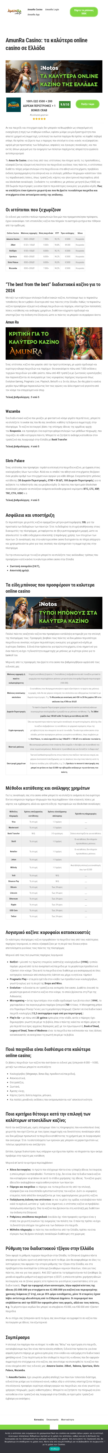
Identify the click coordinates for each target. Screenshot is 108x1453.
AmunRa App (34, 14)
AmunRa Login (52, 9)
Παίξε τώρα (87, 104)
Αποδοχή (55, 1449)
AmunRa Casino (35, 9)
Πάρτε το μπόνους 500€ (84, 12)
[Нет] (104, 1441)
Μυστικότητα (67, 1419)
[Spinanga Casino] (13, 111)
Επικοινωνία (52, 1419)
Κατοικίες (39, 1419)
